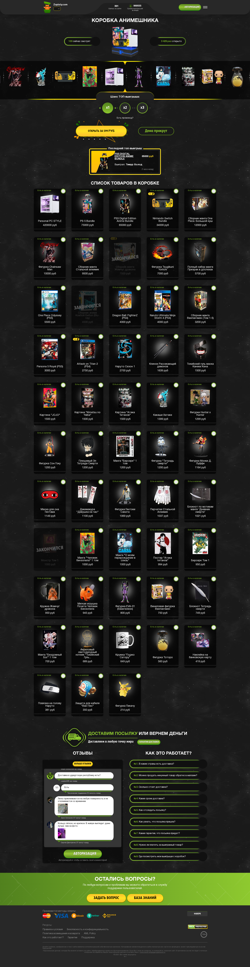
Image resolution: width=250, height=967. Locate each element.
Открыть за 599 (101, 131)
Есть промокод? (125, 118)
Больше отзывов (82, 764)
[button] (50, 210)
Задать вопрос (106, 898)
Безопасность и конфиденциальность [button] (88, 930)
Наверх (197, 914)
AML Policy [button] (90, 934)
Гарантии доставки (149, 742)
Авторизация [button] (192, 7)
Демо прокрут (156, 131)
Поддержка (88, 938)
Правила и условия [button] (53, 930)
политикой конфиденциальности (152, 952)
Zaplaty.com (60, 5)
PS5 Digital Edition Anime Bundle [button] (124, 156)
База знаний (145, 898)
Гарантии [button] (72, 938)
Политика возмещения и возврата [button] (61, 934)
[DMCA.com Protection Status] (197, 928)
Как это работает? (53, 938)
